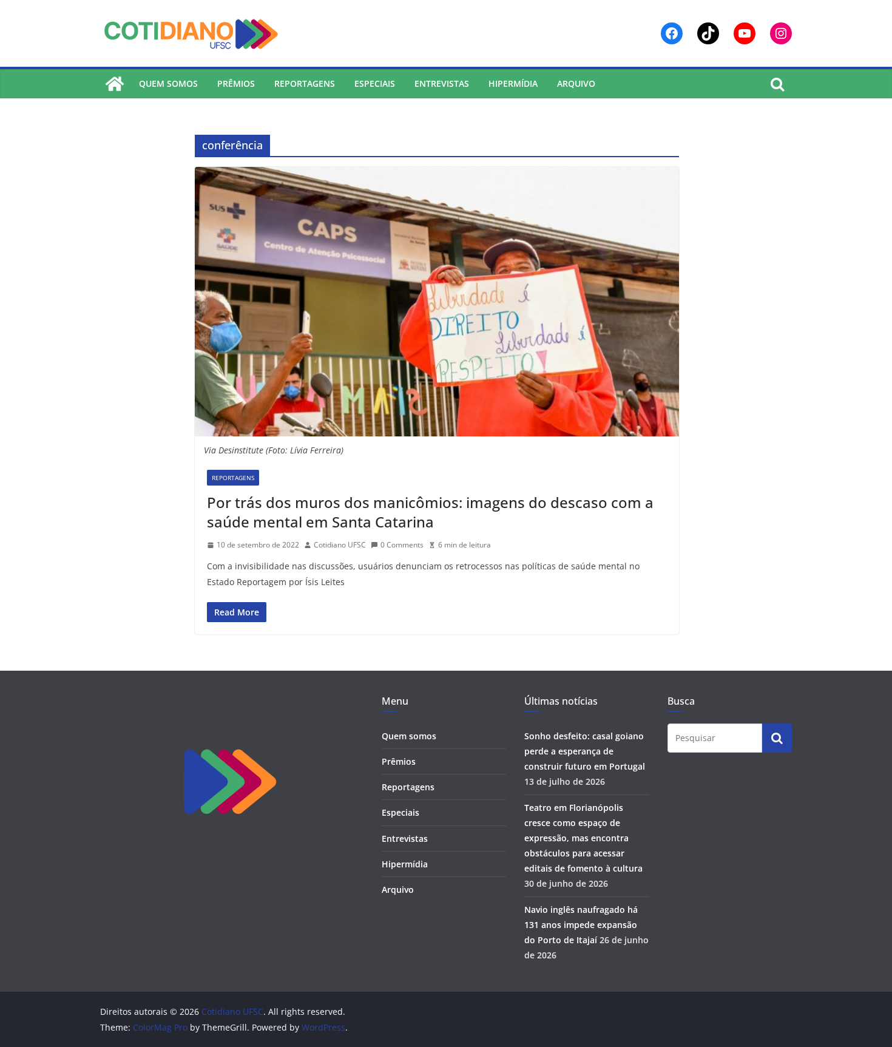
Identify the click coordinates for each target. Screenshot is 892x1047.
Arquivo (576, 83)
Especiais (374, 83)
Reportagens (304, 83)
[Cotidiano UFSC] (114, 83)
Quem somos (168, 83)
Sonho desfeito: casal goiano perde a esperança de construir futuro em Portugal (584, 751)
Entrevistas (441, 83)
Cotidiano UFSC (340, 545)
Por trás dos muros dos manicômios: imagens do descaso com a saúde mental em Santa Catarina (430, 511)
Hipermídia (513, 83)
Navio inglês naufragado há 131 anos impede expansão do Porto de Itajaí (581, 925)
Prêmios (236, 83)
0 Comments (402, 545)
